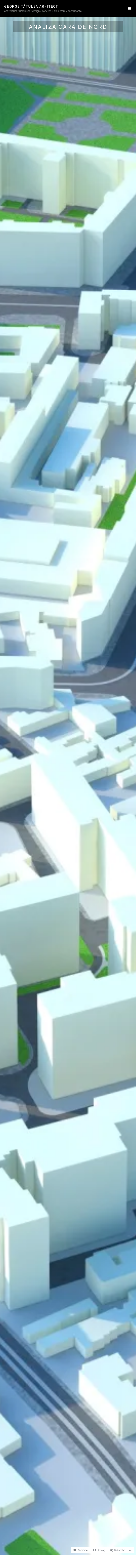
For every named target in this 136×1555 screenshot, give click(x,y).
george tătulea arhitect (31, 6)
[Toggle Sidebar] (129, 8)
